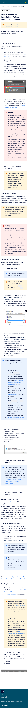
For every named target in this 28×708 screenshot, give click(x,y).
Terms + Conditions (5, 697)
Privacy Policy (4, 696)
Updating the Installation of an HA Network (15, 6)
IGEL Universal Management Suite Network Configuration (15, 382)
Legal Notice (3, 694)
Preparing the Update (20, 605)
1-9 (10, 502)
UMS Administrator (12, 594)
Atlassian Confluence (5, 701)
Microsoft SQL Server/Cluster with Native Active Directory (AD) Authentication (13, 481)
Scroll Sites (18, 700)
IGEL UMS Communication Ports (15, 417)
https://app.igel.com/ (13, 394)
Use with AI (6, 10)
